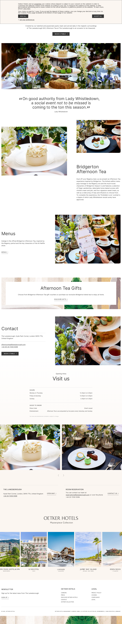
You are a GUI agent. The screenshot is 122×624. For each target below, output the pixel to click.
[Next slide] (63, 475)
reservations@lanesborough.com (77, 495)
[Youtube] (57, 512)
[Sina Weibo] (72, 512)
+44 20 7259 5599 (10, 496)
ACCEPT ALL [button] (98, 16)
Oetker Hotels (68, 589)
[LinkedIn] (65, 512)
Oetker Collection (67, 602)
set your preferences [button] (27, 20)
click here (26, 9)
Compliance (96, 597)
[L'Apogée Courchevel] (61, 570)
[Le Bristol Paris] (34, 570)
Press (63, 595)
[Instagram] (53, 512)
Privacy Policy (96, 592)
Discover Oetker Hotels (69, 597)
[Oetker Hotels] (61, 520)
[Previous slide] (58, 475)
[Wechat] (69, 512)
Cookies (94, 595)
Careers (64, 592)
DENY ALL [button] (23, 16)
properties (37, 4)
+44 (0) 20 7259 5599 (9, 347)
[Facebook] (61, 512)
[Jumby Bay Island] (88, 570)
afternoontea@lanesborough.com (13, 345)
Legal (94, 589)
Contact (64, 599)
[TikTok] (49, 512)
